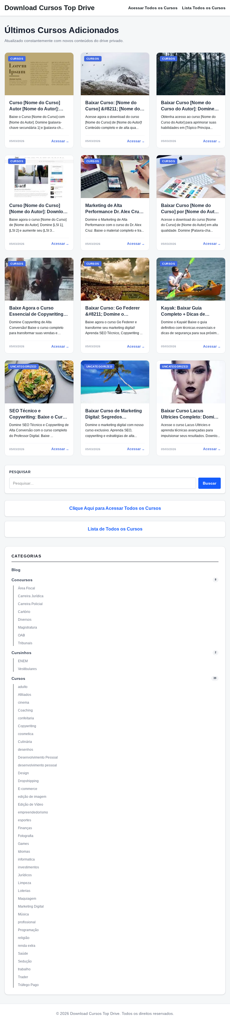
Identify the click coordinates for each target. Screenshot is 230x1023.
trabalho (24, 969)
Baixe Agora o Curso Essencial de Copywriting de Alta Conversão (36, 314)
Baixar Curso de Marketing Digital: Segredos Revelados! (113, 417)
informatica (26, 859)
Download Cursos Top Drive (49, 7)
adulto (22, 687)
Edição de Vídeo (30, 804)
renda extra (26, 946)
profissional (27, 922)
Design (23, 773)
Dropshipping (28, 781)
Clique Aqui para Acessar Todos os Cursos (115, 508)
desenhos (25, 750)
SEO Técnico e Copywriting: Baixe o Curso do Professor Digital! (38, 417)
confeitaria (26, 718)
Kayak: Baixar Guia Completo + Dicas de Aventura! (183, 314)
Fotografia (25, 836)
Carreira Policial (30, 604)
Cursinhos (21, 652)
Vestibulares (27, 669)
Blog (16, 570)
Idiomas (24, 852)
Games (23, 844)
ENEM (23, 661)
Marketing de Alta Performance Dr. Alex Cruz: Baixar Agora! (114, 211)
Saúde (23, 953)
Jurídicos (25, 875)
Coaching (25, 710)
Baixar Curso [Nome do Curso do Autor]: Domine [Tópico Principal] (187, 108)
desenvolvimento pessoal (37, 765)
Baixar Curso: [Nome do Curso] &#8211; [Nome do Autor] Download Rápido (112, 108)
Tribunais (25, 643)
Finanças (25, 828)
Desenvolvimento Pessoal (38, 757)
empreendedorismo (33, 812)
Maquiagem (27, 899)
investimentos (28, 867)
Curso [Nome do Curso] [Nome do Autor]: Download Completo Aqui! (38, 211)
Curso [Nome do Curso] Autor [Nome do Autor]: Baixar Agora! (34, 108)
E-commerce (27, 789)
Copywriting (27, 726)
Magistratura (27, 627)
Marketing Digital (31, 906)
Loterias (24, 891)
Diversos (24, 620)
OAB (21, 635)
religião (23, 938)
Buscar (209, 483)
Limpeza (24, 883)
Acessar (60, 141)
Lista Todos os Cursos (204, 8)
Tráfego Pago (28, 985)
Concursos (22, 580)
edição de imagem (32, 797)
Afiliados (24, 695)
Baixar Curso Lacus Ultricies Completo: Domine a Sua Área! (190, 417)
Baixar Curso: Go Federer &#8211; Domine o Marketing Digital (112, 314)
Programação (28, 930)
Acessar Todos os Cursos (153, 8)
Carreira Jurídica (30, 596)
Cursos (18, 678)
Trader (23, 977)
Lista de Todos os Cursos (115, 529)
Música (23, 914)
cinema (23, 703)
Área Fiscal (26, 588)
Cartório (24, 612)
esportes (24, 820)
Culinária (25, 742)
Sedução (25, 961)
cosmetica (25, 734)
